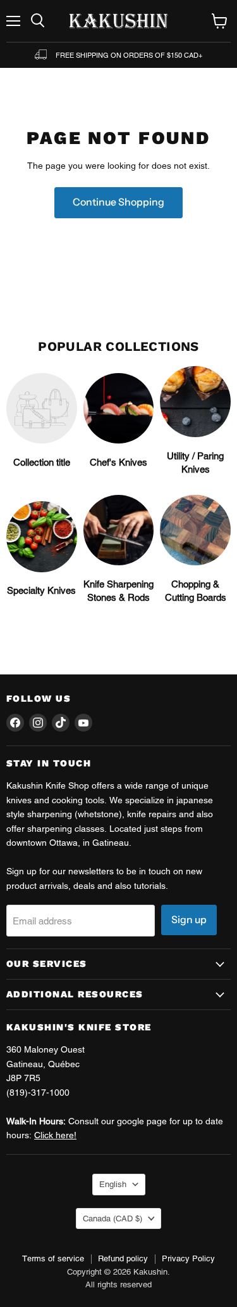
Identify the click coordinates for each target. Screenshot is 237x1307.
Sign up (189, 920)
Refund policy (123, 1258)
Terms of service (53, 1258)
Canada (112, 1218)
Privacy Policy (188, 1258)
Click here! (55, 1135)
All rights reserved (118, 1284)
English (112, 1184)
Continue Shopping (118, 202)
